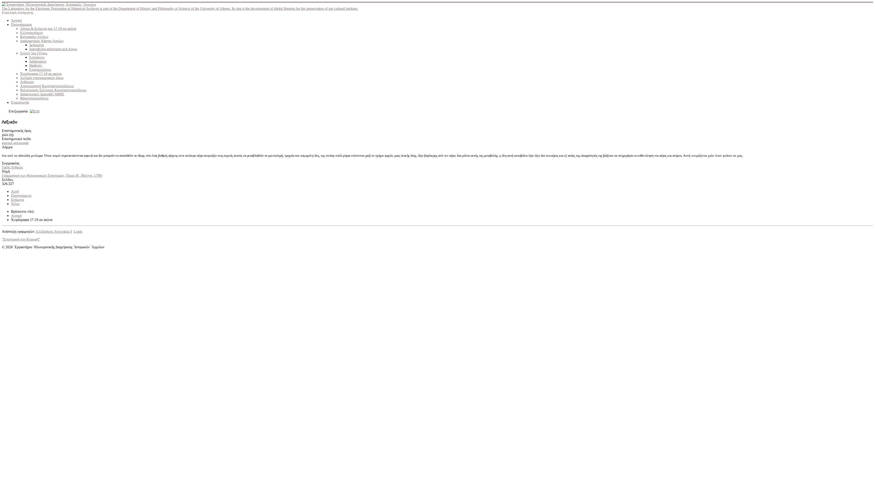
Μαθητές (35, 65)
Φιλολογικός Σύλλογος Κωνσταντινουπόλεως (53, 90)
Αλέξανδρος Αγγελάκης (53, 231)
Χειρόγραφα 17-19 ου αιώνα (41, 74)
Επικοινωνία (20, 102)
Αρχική (16, 20)
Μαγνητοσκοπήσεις (34, 98)
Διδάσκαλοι (37, 61)
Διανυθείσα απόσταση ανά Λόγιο (53, 49)
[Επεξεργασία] (33, 111)
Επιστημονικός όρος (16, 131)
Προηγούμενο (21, 195)
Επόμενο (17, 200)
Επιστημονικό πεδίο (16, 139)
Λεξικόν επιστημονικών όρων (42, 78)
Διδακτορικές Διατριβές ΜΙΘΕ (42, 94)
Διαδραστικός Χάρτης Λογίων (42, 41)
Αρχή (15, 191)
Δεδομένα (36, 45)
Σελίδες (7, 180)
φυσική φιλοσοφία (15, 143)
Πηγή (6, 171)
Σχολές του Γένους (33, 53)
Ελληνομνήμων (31, 33)
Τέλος (15, 204)
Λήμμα (7, 147)
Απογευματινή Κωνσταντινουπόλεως (47, 86)
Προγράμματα (21, 24)
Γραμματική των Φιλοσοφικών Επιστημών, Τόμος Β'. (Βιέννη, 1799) (52, 175)
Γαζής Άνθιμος (12, 167)
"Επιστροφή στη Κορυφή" (21, 239)
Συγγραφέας (10, 163)
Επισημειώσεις (40, 70)
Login (78, 231)
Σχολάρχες (37, 57)
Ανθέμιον (27, 82)
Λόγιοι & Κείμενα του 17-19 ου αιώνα (48, 29)
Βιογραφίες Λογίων (34, 37)
